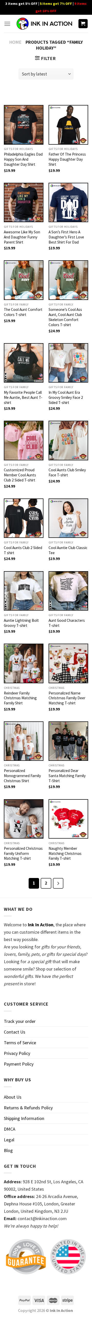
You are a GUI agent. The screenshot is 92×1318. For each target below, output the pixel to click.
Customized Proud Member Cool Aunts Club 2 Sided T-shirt (20, 474)
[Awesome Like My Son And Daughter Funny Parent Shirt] (23, 202)
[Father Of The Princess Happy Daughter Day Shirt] (68, 124)
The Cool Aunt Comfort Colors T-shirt (23, 312)
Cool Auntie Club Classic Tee (68, 550)
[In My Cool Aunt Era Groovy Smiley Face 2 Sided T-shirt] (68, 363)
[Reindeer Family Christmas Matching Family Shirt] (23, 663)
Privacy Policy (17, 1053)
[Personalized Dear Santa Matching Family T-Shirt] (68, 741)
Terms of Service (20, 1043)
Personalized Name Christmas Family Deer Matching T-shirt (67, 698)
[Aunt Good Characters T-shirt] (68, 591)
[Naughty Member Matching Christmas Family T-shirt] (68, 819)
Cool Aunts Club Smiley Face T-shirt (67, 472)
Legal (9, 1140)
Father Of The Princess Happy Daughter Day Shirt (67, 159)
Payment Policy (18, 1064)
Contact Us (14, 1032)
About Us (12, 1097)
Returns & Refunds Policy (28, 1108)
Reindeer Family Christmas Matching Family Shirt (20, 698)
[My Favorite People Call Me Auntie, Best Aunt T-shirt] (23, 363)
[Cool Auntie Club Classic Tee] (68, 518)
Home (15, 42)
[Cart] (83, 23)
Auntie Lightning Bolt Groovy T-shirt (21, 623)
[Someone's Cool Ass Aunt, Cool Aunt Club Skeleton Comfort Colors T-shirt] (68, 280)
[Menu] (7, 24)
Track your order (20, 1021)
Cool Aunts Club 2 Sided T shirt (23, 550)
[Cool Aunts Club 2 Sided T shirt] (23, 518)
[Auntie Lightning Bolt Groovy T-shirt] (23, 591)
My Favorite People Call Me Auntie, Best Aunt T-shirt (23, 397)
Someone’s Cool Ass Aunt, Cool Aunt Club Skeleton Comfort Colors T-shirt (65, 317)
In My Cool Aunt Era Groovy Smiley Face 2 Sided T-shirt (66, 397)
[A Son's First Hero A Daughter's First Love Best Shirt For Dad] (68, 202)
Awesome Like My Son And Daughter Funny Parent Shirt (22, 237)
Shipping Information (24, 1118)
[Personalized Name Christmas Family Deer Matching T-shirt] (68, 663)
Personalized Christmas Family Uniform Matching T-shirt (23, 853)
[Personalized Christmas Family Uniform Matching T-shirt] (23, 819)
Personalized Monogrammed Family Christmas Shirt (22, 775)
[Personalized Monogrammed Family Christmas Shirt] (23, 741)
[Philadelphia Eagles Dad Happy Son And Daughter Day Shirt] (23, 124)
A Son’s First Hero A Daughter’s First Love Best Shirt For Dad (66, 237)
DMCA (9, 1129)
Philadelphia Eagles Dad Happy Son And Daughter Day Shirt (23, 159)
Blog (8, 1150)
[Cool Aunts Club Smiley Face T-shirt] (68, 440)
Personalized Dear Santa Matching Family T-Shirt (67, 775)
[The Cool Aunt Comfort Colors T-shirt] (23, 280)
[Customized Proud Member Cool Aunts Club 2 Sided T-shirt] (23, 440)
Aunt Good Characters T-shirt (67, 623)
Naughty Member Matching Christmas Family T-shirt (65, 853)
